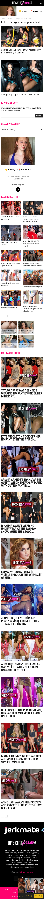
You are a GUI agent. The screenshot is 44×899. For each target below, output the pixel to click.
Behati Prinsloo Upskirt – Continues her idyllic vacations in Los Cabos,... (32, 308)
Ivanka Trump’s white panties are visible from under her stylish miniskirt (21, 759)
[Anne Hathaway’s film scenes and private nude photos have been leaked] (22, 784)
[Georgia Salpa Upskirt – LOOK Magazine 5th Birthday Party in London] (22, 36)
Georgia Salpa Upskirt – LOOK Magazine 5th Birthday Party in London (21, 51)
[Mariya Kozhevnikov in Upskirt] (33, 277)
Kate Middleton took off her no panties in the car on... (20, 438)
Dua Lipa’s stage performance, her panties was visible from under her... (21, 713)
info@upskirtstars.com (26, 872)
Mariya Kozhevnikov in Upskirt (32, 287)
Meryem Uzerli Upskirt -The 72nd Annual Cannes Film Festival (31, 243)
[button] (41, 3)
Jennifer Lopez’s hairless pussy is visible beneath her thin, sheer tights (20, 621)
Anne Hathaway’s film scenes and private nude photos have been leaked (21, 805)
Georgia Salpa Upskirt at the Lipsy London (20, 94)
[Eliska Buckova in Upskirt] (11, 298)
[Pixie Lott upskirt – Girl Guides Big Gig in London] (11, 255)
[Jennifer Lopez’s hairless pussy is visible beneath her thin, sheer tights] (22, 599)
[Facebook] (16, 878)
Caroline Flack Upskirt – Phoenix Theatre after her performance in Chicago (31, 219)
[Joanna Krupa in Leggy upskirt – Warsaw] (11, 275)
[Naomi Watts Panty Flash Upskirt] (11, 233)
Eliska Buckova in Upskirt (9, 307)
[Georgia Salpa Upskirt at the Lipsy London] (22, 76)
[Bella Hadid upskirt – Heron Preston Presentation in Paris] (33, 255)
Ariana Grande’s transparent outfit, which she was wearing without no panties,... (22, 482)
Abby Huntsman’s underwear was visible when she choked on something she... (20, 667)
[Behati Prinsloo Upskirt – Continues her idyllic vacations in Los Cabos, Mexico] (33, 297)
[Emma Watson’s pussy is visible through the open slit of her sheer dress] (22, 553)
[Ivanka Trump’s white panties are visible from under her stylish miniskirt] (22, 738)
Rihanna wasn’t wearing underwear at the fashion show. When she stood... (19, 528)
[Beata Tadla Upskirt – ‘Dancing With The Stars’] (11, 208)
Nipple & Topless (17, 890)
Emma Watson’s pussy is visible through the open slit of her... (21, 574)
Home (3, 19)
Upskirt (7, 890)
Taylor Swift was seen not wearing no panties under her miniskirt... (21, 393)
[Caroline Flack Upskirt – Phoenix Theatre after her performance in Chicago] (33, 208)
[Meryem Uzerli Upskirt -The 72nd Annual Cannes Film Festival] (33, 232)
